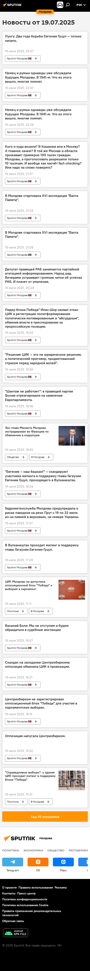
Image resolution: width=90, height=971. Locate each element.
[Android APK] (15, 933)
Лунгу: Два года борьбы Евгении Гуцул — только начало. (43, 38)
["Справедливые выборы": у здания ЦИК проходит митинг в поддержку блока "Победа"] (72, 780)
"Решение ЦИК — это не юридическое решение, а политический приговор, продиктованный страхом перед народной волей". (43, 358)
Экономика (33, 850)
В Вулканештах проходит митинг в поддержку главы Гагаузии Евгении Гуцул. (42, 547)
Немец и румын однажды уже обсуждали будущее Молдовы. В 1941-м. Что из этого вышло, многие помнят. (38, 77)
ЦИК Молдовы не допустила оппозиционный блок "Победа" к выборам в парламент (28, 585)
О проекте (9, 887)
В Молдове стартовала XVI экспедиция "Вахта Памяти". (41, 198)
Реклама (61, 887)
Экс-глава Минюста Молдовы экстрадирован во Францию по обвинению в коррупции (27, 431)
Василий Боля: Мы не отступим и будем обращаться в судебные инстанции (37, 628)
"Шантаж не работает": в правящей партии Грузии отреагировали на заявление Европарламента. (39, 395)
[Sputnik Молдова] (13, 6)
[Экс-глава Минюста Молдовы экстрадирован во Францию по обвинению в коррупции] (72, 436)
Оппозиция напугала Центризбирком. (35, 736)
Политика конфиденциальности (24, 899)
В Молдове (37, 457)
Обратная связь (13, 921)
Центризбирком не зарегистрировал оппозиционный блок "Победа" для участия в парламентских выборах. (41, 703)
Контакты (9, 893)
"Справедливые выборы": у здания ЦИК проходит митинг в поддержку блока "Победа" (30, 776)
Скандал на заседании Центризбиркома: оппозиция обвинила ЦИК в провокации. (37, 664)
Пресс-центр (26, 893)
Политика (13, 611)
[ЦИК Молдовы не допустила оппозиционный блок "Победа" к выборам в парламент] (72, 589)
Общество (13, 457)
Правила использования (36, 887)
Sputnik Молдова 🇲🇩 (19, 58)
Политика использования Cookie (25, 905)
